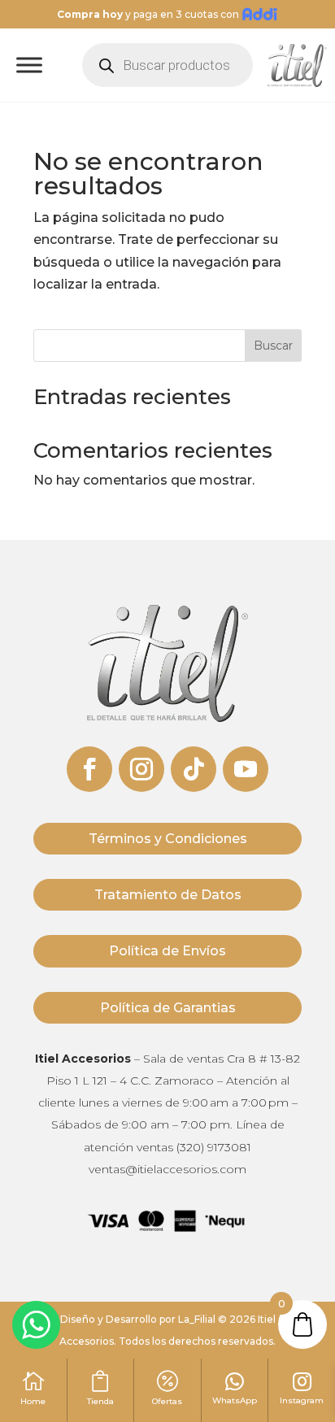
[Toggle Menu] (29, 65)
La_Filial (196, 1319)
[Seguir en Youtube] (245, 769)
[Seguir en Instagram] (141, 769)
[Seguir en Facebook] (89, 769)
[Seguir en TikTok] (193, 769)
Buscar (273, 345)
